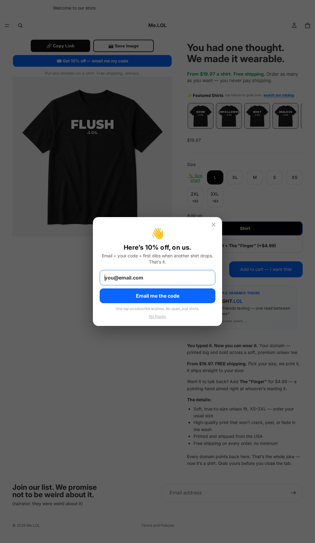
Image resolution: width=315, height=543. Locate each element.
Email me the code (157, 296)
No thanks (157, 317)
